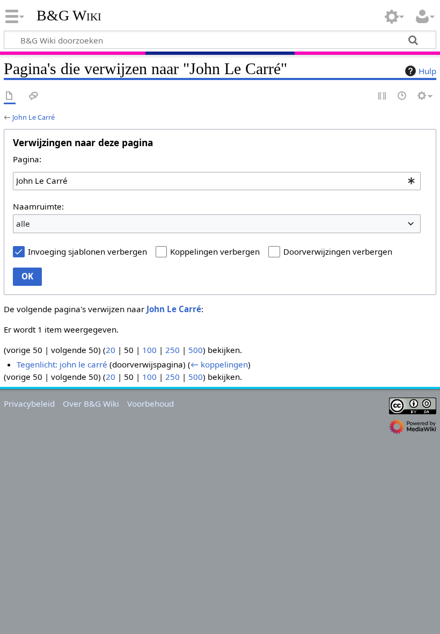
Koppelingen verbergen (215, 251)
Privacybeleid (29, 403)
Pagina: (27, 159)
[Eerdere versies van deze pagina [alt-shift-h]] (402, 96)
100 (149, 349)
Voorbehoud (150, 403)
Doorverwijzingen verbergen (337, 251)
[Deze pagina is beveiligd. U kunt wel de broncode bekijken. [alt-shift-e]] (382, 96)
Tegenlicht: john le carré (62, 364)
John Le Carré (33, 117)
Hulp (427, 71)
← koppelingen (219, 364)
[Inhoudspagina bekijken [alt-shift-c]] (10, 96)
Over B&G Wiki (91, 403)
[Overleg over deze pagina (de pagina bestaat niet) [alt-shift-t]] (34, 96)
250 (172, 349)
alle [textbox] (23, 223)
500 (195, 349)
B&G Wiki (68, 15)
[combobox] (217, 181)
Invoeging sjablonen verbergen (87, 251)
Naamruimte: (38, 206)
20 (110, 349)
